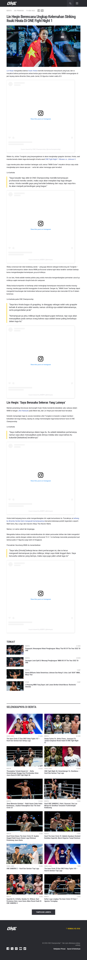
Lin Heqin (10, 71)
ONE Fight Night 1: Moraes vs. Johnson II (60, 159)
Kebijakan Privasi (59, 949)
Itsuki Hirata (32, 71)
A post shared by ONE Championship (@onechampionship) (41, 149)
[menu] (77, 3)
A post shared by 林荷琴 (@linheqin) (41, 259)
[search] (70, 3)
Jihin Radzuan (23, 411)
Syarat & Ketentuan (73, 949)
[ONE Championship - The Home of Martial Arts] (12, 3)
